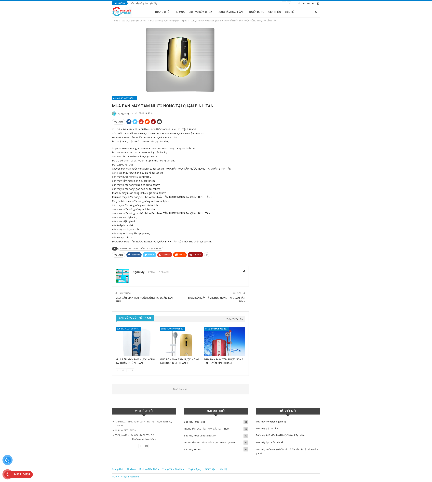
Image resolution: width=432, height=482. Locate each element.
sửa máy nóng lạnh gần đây (144, 3)
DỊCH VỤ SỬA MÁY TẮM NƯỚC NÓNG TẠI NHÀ (280, 435)
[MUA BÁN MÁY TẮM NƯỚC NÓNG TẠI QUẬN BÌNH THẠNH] (180, 341)
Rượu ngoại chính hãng (144, 438)
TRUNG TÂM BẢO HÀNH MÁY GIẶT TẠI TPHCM (206, 428)
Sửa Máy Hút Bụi (192, 449)
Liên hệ (289, 11)
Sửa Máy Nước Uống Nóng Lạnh (200, 435)
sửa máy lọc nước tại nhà (269, 442)
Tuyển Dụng (256, 11)
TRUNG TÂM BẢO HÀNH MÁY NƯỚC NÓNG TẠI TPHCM (210, 442)
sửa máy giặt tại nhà (267, 428)
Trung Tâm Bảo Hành (230, 11)
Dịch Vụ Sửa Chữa (200, 11)
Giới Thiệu (274, 11)
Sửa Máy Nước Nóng (194, 421)
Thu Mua (179, 11)
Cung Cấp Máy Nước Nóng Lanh (125, 98)
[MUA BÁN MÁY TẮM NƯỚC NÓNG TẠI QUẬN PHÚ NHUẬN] (136, 341)
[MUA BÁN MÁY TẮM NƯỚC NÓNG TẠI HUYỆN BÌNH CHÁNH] (224, 341)
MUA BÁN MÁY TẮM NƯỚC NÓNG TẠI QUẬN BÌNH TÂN (140, 249)
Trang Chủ (162, 11)
